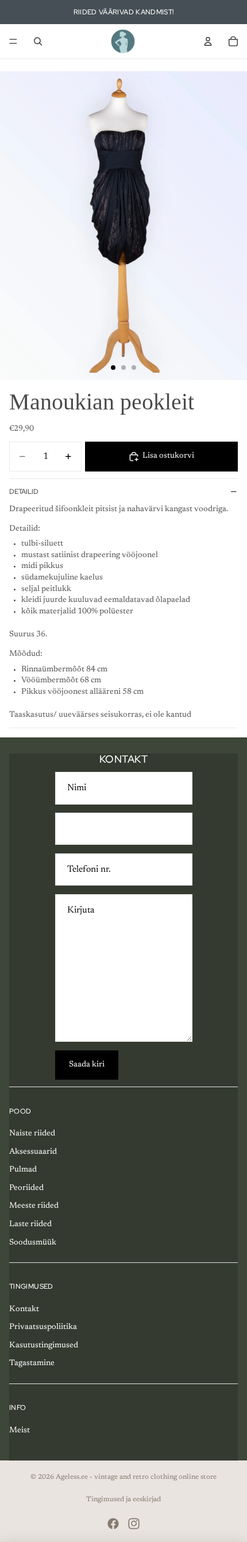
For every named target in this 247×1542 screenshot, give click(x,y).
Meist (19, 1431)
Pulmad (23, 1170)
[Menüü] (13, 41)
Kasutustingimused (43, 1346)
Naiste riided (32, 1134)
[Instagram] (134, 1524)
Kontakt (24, 1309)
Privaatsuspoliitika (43, 1327)
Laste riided (30, 1224)
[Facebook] (113, 1524)
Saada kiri (87, 1065)
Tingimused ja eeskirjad (123, 1499)
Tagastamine (32, 1363)
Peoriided (26, 1188)
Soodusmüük (32, 1243)
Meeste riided (34, 1206)
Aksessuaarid (33, 1152)
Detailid (23, 491)
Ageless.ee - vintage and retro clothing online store (136, 1477)
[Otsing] (38, 41)
